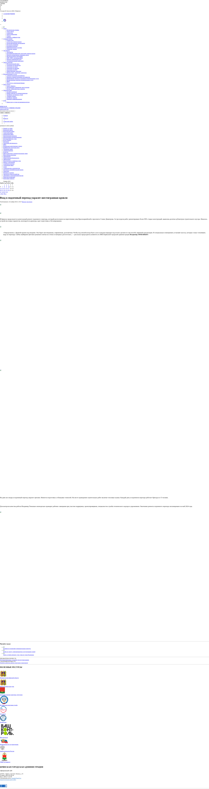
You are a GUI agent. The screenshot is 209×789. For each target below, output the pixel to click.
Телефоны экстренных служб (15, 94)
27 (1, 192)
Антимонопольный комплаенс (15, 61)
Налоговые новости (8, 178)
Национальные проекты (10, 136)
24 (8, 190)
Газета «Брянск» (11, 86)
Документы (6, 50)
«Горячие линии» (11, 96)
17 (8, 188)
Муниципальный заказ (13, 64)
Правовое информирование (14, 99)
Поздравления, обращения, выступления (18, 87)
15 (4, 188)
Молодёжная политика (9, 155)
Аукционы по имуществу (14, 65)
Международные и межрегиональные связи (15, 153)
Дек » (5, 193)
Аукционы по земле (12, 67)
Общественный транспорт (14, 71)
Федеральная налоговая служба (8, 705)
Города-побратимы (12, 34)
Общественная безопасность (11, 158)
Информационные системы (14, 47)
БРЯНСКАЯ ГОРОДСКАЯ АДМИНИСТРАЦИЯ (10, 108)
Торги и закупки (7, 62)
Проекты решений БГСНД (14, 59)
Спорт (5, 166)
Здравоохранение (8, 150)
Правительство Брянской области (9, 678)
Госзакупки (3, 722)
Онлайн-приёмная (12, 92)
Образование (7, 156)
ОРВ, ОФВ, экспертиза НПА (15, 58)
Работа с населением (9, 162)
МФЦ (8, 81)
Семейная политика (8, 164)
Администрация (7, 39)
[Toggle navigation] (0, 24)
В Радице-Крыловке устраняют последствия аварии (14, 660)
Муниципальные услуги (10, 74)
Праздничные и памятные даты (12, 161)
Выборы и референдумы (13, 37)
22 (4, 190)
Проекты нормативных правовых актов (18, 55)
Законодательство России (7, 751)
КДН (4, 100)
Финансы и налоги (8, 172)
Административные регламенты (16, 75)
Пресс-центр (6, 84)
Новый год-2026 (7, 128)
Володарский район (8, 131)
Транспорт (6, 171)
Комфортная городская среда (11, 147)
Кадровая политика (12, 46)
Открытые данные (12, 49)
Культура (5, 152)
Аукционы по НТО (12, 69)
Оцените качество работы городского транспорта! (14, 663)
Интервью (6, 141)
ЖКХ (4, 144)
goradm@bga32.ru (16, 778)
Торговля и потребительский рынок (13, 169)
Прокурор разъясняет (9, 177)
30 (7, 192)
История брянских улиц (10, 139)
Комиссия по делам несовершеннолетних (18, 102)
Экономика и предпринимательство (13, 175)
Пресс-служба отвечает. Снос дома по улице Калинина (18, 655)
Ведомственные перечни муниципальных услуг (20, 80)
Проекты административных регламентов (18, 77)
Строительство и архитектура (11, 168)
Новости (5, 118)
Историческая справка (13, 30)
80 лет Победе (7, 140)
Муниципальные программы (15, 56)
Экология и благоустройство (11, 174)
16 (7, 188)
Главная (5, 115)
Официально (6, 159)
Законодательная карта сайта (8, 779)
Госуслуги (3, 714)
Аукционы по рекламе (13, 68)
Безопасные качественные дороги (12, 146)
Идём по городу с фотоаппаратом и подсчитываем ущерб (19, 651)
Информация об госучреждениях (9, 744)
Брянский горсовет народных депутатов (11, 694)
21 (3, 190)
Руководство (10, 40)
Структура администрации (14, 41)
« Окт (1, 193)
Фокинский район (8, 134)
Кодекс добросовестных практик (16, 89)
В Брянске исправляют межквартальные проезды (17, 648)
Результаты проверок (12, 44)
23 (7, 190)
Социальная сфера (8, 165)
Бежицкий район (8, 130)
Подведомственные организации (16, 43)
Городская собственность (10, 143)
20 (1, 190)
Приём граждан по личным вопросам (17, 93)
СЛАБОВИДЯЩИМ (9, 13)
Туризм (9, 36)
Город (5, 28)
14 (3, 188)
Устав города (10, 31)
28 (3, 192)
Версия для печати (27, 202)
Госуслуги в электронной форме (16, 83)
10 (8, 186)
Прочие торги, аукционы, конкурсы (17, 72)
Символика (10, 33)
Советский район (8, 121)
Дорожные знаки (8, 149)
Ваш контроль (4, 737)
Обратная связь (7, 90)
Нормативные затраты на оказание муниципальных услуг (23, 78)
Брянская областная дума (7, 686)
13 (1, 188)
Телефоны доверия (12, 97)
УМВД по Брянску (5, 762)
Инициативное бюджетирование (12, 137)
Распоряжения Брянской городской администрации (21, 53)
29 (4, 192)
